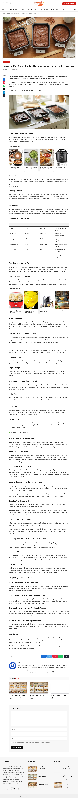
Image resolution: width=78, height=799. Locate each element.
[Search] (75, 9)
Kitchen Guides (43, 9)
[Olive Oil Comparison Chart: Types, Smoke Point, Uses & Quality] (60, 687)
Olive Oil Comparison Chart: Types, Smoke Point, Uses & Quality (59, 697)
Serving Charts (54, 9)
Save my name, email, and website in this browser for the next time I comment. (31, 742)
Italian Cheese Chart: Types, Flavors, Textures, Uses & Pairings (37, 697)
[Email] (4, 89)
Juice (21, 9)
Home (10, 9)
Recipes (15, 9)
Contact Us (45, 796)
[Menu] (3, 9)
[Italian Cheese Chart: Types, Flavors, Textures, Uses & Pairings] (39, 687)
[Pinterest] (4, 82)
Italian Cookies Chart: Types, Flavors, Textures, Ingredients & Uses (18, 697)
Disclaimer (52, 796)
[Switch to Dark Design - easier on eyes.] (73, 9)
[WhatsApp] (4, 86)
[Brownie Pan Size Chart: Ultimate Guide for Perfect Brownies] (39, 58)
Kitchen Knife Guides (31, 9)
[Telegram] (4, 92)
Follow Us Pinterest (69, 3)
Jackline (20, 662)
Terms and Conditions (70, 796)
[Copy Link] (4, 95)
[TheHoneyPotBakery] (39, 3)
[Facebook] (4, 79)
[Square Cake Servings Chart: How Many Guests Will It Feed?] (58, 777)
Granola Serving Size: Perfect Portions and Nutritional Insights (69, 767)
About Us (64, 9)
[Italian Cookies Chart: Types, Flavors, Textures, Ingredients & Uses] (18, 687)
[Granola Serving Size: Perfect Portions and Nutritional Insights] (58, 769)
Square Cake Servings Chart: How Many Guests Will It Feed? (69, 776)
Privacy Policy (60, 796)
